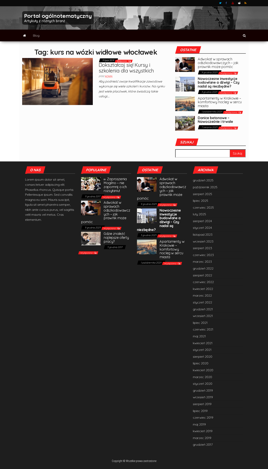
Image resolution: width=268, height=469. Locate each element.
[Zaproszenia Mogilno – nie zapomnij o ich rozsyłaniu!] (91, 183)
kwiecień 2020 (203, 370)
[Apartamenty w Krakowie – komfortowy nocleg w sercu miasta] (185, 103)
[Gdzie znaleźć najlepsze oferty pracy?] (91, 238)
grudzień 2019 (203, 390)
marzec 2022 (202, 295)
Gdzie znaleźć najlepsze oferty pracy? (116, 237)
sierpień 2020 (202, 357)
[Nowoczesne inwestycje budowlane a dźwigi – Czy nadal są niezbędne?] (185, 84)
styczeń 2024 (202, 228)
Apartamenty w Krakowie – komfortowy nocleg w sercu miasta (220, 102)
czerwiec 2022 (203, 282)
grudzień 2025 (203, 180)
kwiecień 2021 (202, 343)
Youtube (233, 3)
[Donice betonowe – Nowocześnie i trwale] (185, 123)
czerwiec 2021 (203, 329)
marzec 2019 (202, 438)
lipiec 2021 (200, 323)
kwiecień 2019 (202, 431)
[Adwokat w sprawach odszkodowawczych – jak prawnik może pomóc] (185, 64)
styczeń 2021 (202, 350)
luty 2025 (199, 214)
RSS (245, 3)
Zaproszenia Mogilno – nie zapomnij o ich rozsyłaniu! (115, 185)
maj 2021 (199, 336)
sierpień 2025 (202, 194)
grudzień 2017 (203, 444)
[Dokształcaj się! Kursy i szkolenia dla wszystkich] (57, 81)
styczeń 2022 (202, 302)
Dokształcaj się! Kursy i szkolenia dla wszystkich (126, 68)
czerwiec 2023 (203, 255)
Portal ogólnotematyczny (58, 15)
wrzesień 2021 (203, 316)
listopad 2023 (202, 234)
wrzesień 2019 (203, 397)
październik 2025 (205, 187)
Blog (36, 35)
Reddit (239, 3)
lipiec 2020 (200, 363)
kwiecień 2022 (203, 289)
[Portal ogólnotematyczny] (24, 35)
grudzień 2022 (203, 268)
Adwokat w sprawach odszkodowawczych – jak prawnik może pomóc (218, 63)
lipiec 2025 (200, 201)
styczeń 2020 (202, 384)
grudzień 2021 (203, 309)
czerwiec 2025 (203, 207)
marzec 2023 (202, 261)
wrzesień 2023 (203, 241)
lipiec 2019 (200, 411)
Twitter (220, 3)
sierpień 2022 (202, 275)
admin (108, 76)
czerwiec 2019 (203, 417)
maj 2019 (199, 424)
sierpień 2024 (202, 221)
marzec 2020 (202, 377)
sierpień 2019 (202, 404)
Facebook (226, 3)
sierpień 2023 (202, 248)
